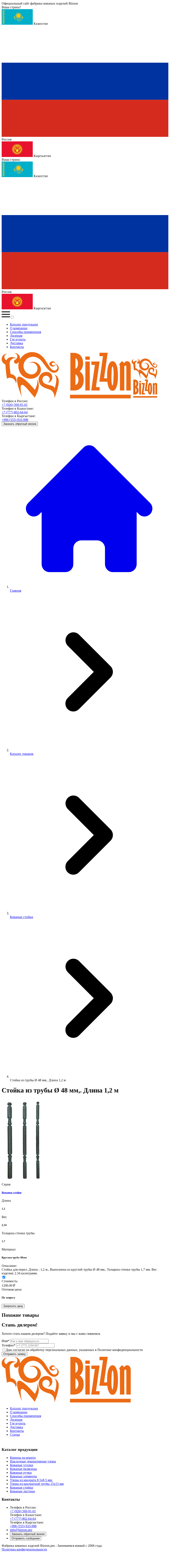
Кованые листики (22, 1491)
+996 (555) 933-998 (15, 419)
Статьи (15, 1434)
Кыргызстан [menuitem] (42, 156)
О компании (18, 328)
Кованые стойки (21, 917)
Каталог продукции (24, 324)
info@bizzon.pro (21, 1530)
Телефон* (9, 1345)
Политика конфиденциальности (24, 1549)
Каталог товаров (21, 754)
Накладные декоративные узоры (33, 1461)
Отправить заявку (14, 1354)
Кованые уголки (21, 1465)
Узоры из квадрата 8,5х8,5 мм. (31, 1480)
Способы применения (25, 332)
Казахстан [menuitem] (40, 23)
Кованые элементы (23, 1476)
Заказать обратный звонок (19, 423)
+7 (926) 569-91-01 (15, 405)
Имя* (6, 1341)
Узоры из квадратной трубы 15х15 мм (37, 1484)
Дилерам (16, 335)
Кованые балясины (23, 1469)
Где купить (18, 339)
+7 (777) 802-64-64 (15, 412)
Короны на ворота (23, 1457)
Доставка (16, 343)
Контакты (17, 347)
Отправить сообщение (26, 1538)
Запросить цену (13, 1306)
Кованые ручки (21, 1472)
